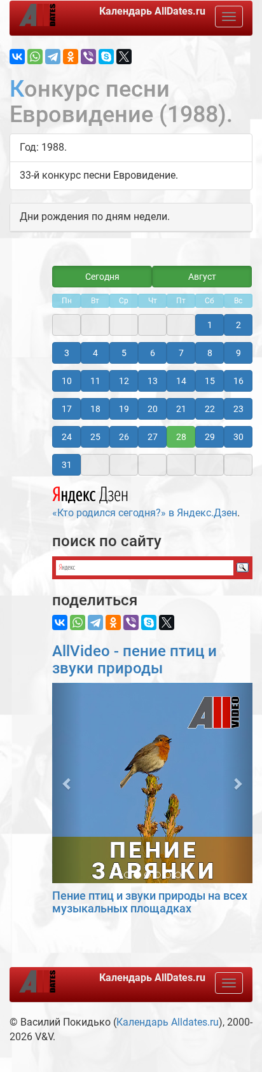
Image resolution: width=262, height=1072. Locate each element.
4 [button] (95, 353)
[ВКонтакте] (17, 56)
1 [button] (209, 325)
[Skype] (106, 56)
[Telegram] (52, 56)
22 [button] (210, 409)
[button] (67, 783)
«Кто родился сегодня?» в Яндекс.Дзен (144, 513)
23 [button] (238, 409)
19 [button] (124, 409)
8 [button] (209, 353)
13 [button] (153, 381)
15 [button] (210, 381)
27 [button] (153, 437)
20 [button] (153, 409)
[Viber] (88, 56)
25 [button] (95, 437)
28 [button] (181, 437)
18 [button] (95, 409)
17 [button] (67, 409)
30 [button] (238, 437)
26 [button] (124, 437)
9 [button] (238, 353)
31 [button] (67, 465)
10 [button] (67, 381)
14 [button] (181, 381)
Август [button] (202, 276)
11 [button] (95, 381)
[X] (124, 56)
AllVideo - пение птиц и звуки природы (134, 659)
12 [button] (124, 381)
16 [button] (238, 381)
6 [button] (152, 353)
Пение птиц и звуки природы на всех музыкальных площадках (149, 902)
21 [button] (181, 409)
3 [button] (66, 353)
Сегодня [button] (102, 276)
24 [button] (67, 437)
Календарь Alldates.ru (167, 1022)
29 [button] (210, 437)
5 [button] (124, 353)
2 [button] (238, 325)
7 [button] (181, 353)
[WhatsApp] (35, 56)
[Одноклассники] (70, 56)
